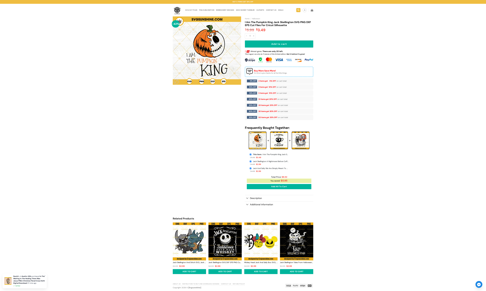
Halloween (256, 19)
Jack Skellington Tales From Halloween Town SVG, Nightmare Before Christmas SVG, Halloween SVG (296, 262)
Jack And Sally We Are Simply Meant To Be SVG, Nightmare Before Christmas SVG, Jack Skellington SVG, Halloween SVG (270, 168)
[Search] (298, 10)
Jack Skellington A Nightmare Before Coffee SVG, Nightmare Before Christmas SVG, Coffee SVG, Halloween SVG (270, 161)
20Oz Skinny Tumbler (245, 10)
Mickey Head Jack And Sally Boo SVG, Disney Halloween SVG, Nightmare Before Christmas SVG (261, 262)
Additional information (261, 204)
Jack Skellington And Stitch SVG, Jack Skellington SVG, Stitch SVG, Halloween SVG (189, 262)
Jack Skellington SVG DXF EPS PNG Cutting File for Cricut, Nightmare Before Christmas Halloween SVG (225, 262)
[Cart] (312, 10)
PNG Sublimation (206, 10)
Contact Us (226, 284)
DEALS (280, 10)
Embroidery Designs (225, 10)
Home (247, 19)
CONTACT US (271, 10)
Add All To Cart (279, 186)
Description (256, 198)
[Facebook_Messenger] (478, 284)
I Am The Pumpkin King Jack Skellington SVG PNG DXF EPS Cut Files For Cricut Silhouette (270, 154)
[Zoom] (176, 81)
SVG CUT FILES (191, 10)
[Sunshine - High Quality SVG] (177, 10)
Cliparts (260, 10)
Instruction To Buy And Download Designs (200, 284)
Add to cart (279, 44)
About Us (177, 284)
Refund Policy (239, 284)
